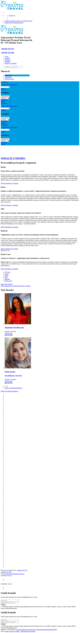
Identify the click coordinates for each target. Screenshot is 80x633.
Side (6, 277)
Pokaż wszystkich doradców (13, 388)
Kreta (6, 275)
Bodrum (7, 279)
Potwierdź (4, 100)
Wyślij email (8, 333)
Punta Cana (8, 281)
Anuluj (3, 102)
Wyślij (3, 604)
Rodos (7, 274)
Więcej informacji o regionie (10, 183)
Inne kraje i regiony (7, 284)
